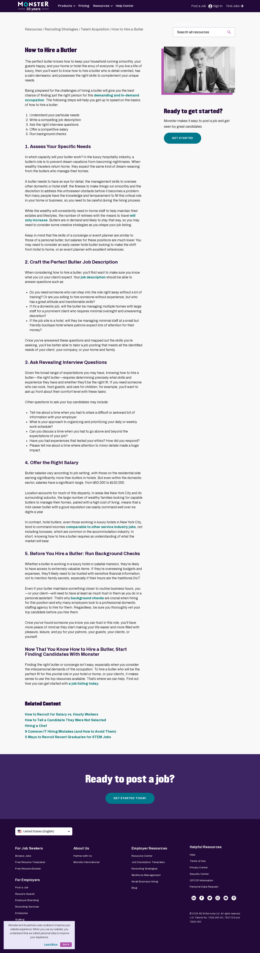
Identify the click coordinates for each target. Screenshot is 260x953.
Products (65, 5)
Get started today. (130, 798)
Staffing (20, 919)
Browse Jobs (23, 855)
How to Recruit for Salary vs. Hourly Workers (61, 714)
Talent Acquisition (95, 29)
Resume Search (25, 893)
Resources (101, 5)
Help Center (125, 5)
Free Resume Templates (30, 862)
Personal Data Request (204, 886)
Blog (134, 887)
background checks (87, 598)
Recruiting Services (27, 906)
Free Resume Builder (28, 868)
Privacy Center (199, 867)
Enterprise (21, 913)
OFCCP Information (201, 880)
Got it (66, 944)
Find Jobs (233, 6)
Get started (182, 138)
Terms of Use (198, 861)
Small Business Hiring (145, 881)
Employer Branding (27, 900)
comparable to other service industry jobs (101, 527)
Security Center (199, 874)
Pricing (83, 5)
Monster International (86, 862)
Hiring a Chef (36, 726)
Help (192, 854)
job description (93, 277)
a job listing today (83, 683)
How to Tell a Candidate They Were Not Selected (65, 720)
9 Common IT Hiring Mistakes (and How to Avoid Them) (70, 731)
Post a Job (198, 6)
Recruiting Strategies (61, 29)
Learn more (50, 944)
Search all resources (184, 23)
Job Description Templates (148, 862)
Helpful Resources (206, 847)
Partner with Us (82, 855)
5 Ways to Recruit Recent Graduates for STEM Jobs (68, 737)
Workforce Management (146, 875)
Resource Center (142, 855)
